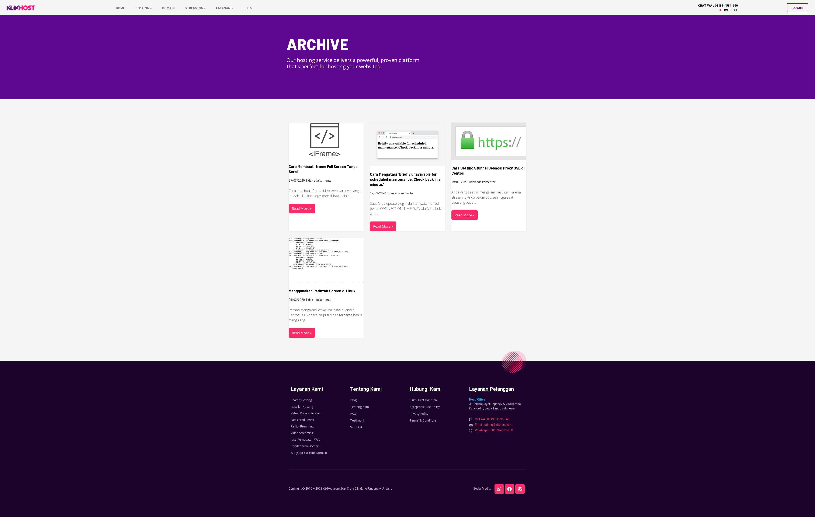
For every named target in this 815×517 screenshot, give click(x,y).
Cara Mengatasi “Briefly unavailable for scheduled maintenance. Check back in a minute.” (405, 179)
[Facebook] (509, 489)
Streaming (194, 8)
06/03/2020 (297, 299)
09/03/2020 (459, 182)
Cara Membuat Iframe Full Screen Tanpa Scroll (323, 169)
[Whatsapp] (499, 489)
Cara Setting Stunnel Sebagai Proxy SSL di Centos (487, 170)
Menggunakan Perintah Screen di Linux (322, 291)
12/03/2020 (378, 193)
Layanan (223, 8)
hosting (142, 8)
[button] (797, 7)
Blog (248, 8)
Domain (168, 8)
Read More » (302, 208)
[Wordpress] (520, 489)
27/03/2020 (297, 180)
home (120, 8)
